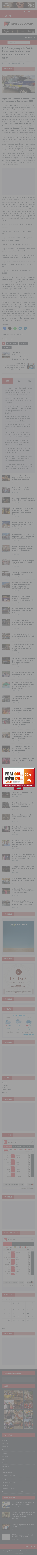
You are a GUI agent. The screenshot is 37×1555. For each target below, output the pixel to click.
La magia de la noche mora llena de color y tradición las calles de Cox (23, 868)
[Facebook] (2, 16)
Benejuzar (5, 1479)
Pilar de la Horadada (8, 1476)
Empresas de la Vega (8, 1489)
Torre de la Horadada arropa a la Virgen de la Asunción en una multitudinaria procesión (23, 477)
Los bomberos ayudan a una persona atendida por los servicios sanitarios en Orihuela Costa (18, 426)
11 (9, 1313)
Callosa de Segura (7, 1472)
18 (9, 1317)
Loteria (4, 1092)
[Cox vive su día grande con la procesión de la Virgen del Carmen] (6, 817)
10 (4, 1313)
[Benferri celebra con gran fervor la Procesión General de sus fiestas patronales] (6, 524)
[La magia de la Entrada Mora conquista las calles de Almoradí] (6, 636)
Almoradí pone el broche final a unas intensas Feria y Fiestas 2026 (22, 610)
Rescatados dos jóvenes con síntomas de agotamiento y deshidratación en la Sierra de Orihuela (17, 450)
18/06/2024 (7, 63)
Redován (5, 1456)
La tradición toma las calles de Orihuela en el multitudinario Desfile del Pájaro (22, 782)
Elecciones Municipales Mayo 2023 (12, 1492)
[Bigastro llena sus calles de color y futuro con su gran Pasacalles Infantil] (6, 562)
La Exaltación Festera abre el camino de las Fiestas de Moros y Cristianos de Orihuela (23, 890)
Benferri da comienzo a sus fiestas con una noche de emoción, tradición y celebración (23, 598)
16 (32, 1313)
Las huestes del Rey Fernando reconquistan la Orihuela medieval (22, 698)
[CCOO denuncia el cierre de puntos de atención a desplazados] (6, 1537)
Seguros (23, 343)
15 (28, 1313)
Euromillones (6, 1090)
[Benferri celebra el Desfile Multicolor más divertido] (6, 490)
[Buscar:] (19, 42)
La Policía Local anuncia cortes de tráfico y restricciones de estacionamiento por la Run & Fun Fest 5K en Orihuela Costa (18, 466)
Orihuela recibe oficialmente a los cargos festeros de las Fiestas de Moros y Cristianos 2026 (23, 856)
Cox (3, 1469)
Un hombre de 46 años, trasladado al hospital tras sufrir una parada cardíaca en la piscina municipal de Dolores (18, 418)
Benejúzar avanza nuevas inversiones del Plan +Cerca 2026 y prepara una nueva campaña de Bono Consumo (18, 458)
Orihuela (5, 1440)
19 (14, 1317)
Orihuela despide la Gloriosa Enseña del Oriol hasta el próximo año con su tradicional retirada (23, 770)
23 (32, 1317)
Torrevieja (5, 1443)
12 (14, 1313)
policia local (12, 343)
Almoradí (5, 1447)
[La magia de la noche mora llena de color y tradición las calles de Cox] (6, 869)
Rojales (4, 1453)
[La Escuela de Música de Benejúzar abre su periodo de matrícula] (6, 1505)
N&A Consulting (18, 1553)
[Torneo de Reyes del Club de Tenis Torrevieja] (6, 1527)
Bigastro (4, 1450)
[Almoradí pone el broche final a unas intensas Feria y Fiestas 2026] (6, 610)
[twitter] (10, 16)
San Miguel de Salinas (9, 1482)
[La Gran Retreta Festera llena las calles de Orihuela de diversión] (6, 710)
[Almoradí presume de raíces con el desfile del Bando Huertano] (6, 674)
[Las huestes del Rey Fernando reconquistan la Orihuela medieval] (6, 698)
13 (18, 1313)
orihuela (7, 347)
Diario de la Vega (18, 63)
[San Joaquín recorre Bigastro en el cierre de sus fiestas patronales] (6, 500)
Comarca (5, 1485)
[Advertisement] (18, 181)
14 (23, 1313)
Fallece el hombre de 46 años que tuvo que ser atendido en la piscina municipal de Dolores (18, 400)
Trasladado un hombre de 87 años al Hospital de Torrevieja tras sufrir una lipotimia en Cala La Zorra (17, 442)
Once (4, 1094)
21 (23, 1317)
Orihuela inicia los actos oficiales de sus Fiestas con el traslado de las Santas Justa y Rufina (23, 804)
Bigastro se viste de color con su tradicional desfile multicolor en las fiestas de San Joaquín (23, 536)
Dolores (4, 1463)
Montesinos (5, 1466)
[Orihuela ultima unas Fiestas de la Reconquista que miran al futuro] (6, 881)
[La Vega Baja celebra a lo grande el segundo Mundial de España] (6, 761)
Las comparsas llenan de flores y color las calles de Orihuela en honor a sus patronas (23, 748)
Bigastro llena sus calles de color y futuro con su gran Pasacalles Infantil (23, 562)
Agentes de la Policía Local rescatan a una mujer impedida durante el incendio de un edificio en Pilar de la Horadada (18, 434)
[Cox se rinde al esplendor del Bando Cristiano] (6, 795)
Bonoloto (5, 1083)
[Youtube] (6, 16)
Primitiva (5, 1085)
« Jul (3, 1328)
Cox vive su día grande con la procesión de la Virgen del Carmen (22, 816)
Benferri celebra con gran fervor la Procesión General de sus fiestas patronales (23, 524)
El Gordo (5, 1087)
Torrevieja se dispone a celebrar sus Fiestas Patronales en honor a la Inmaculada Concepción (23, 1514)
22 (28, 1317)
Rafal (3, 1459)
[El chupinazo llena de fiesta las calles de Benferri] (6, 574)
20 (18, 1317)
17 (4, 1317)
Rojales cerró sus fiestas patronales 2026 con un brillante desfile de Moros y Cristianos (23, 902)
